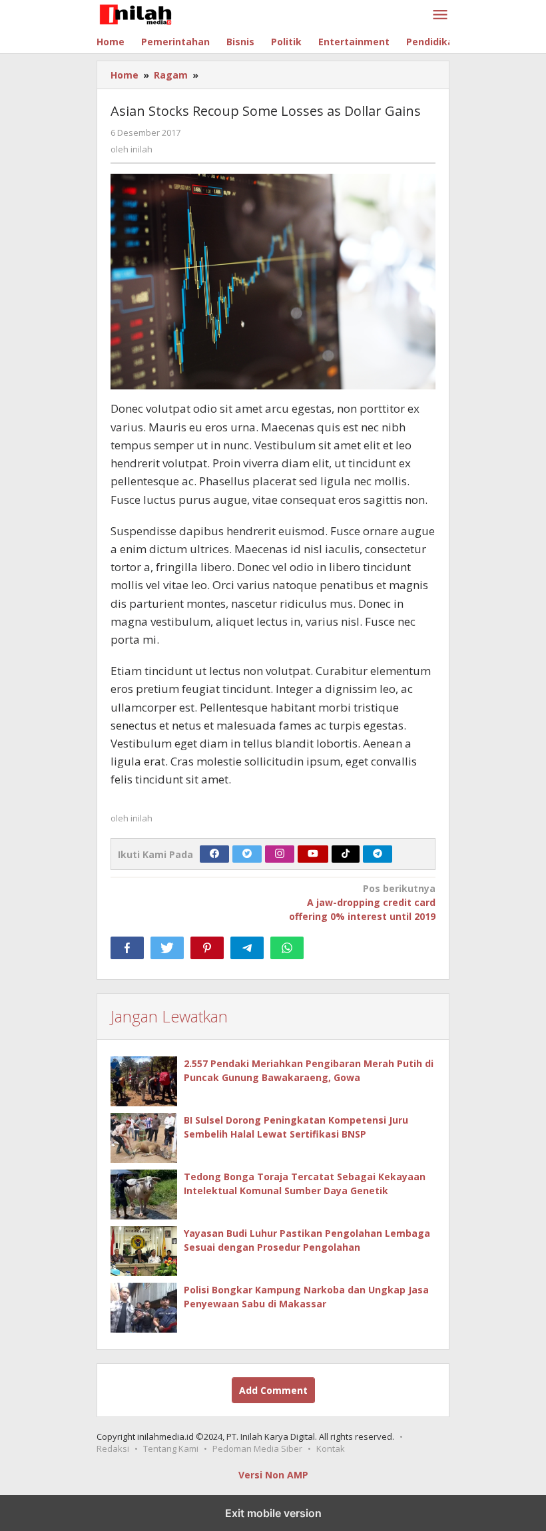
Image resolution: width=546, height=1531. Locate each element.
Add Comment (273, 1390)
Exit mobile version (273, 1513)
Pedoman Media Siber (257, 1448)
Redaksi (113, 1448)
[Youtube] (313, 854)
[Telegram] (377, 854)
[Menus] (440, 15)
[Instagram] (279, 854)
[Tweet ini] (167, 948)
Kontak (330, 1448)
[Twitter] (247, 854)
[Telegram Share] (247, 948)
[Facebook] (214, 854)
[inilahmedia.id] (155, 12)
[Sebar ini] (127, 948)
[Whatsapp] (287, 948)
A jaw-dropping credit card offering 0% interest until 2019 (362, 902)
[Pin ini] (207, 948)
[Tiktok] (346, 854)
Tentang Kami (170, 1448)
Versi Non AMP (273, 1474)
